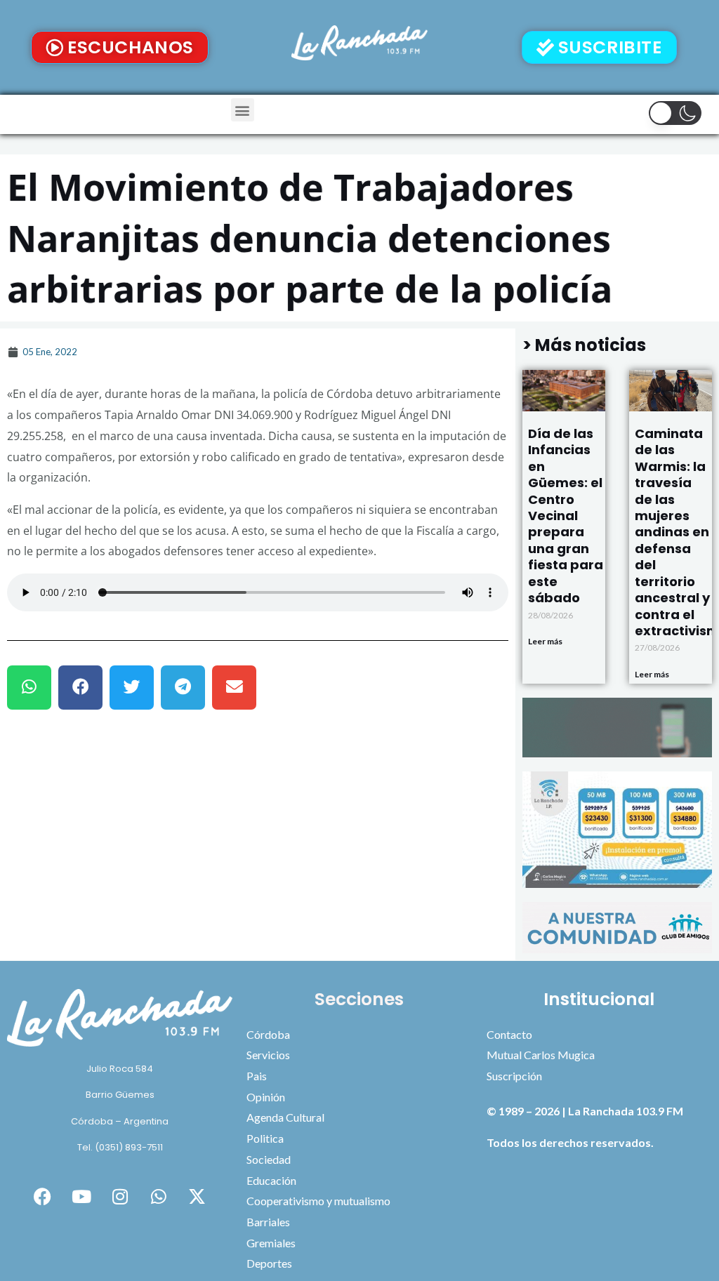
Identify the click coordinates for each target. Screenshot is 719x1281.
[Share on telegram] (183, 687)
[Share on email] (234, 687)
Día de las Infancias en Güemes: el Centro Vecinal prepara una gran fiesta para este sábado (565, 515)
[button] (242, 109)
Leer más (545, 641)
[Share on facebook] (80, 687)
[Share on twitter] (132, 687)
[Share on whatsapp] (29, 687)
